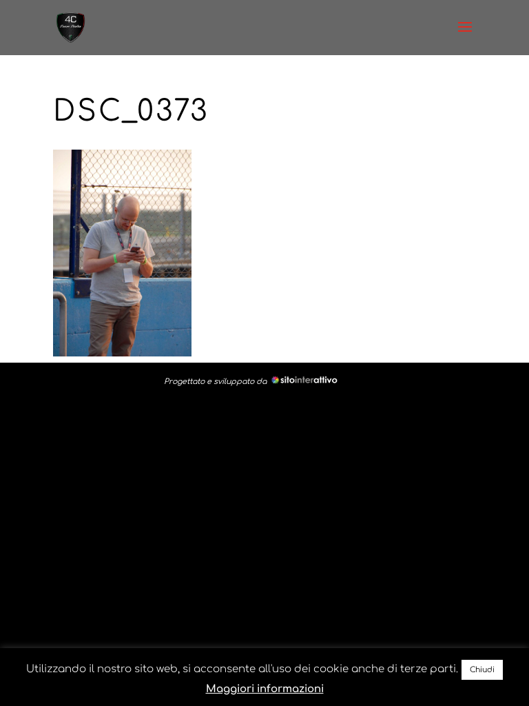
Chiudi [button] (482, 669)
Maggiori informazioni (265, 689)
